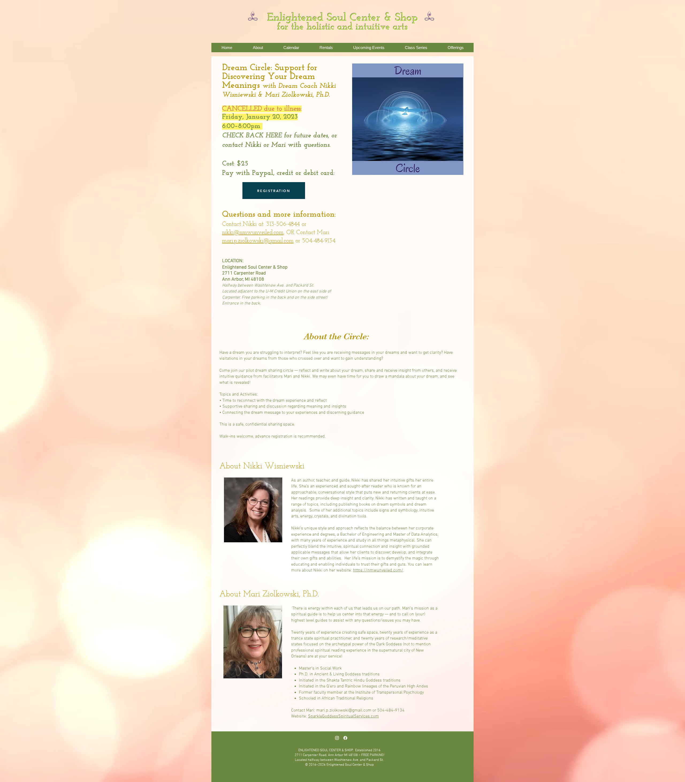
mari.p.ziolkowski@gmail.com (258, 241)
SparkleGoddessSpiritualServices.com (343, 716)
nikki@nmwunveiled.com (252, 233)
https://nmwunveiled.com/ (378, 570)
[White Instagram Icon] (337, 737)
